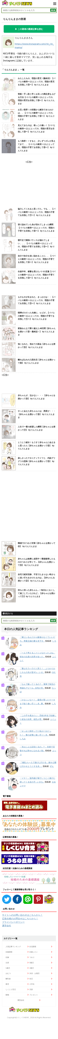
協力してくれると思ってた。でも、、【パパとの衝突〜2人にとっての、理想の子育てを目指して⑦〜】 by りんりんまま (36, 212)
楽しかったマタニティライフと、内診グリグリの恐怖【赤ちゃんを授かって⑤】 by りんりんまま (36, 461)
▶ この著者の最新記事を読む (29, 29)
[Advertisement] (29, 506)
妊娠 (7, 957)
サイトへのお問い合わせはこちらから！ (22, 915)
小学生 (31, 984)
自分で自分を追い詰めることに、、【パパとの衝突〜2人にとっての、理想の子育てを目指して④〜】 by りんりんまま (36, 259)
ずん (52, 766)
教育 (7, 984)
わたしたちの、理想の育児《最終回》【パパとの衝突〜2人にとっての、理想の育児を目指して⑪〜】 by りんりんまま (36, 81)
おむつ (8, 973)
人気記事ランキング (13, 946)
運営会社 (6, 925)
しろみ (23, 738)
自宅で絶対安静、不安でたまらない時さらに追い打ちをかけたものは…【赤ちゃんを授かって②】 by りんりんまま (36, 577)
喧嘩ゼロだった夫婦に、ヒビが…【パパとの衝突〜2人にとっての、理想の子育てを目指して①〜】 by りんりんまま (36, 315)
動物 (7, 995)
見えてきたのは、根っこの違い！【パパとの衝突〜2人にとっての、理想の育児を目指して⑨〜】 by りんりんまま (36, 128)
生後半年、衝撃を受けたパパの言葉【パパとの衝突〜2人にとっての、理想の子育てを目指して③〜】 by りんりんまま (36, 274)
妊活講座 (32, 946)
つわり (31, 957)
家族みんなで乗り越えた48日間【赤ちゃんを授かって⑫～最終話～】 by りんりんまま (37, 331)
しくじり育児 (11, 989)
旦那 (31, 989)
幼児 (31, 979)
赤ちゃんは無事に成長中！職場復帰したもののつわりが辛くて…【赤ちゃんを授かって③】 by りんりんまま (36, 561)
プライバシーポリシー (13, 922)
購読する (9, 613)
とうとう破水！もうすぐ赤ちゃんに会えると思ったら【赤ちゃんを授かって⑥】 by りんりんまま (36, 445)
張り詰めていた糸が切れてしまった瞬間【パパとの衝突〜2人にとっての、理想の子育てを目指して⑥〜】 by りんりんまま (36, 227)
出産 (7, 963)
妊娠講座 (9, 952)
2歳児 (31, 968)
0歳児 (31, 963)
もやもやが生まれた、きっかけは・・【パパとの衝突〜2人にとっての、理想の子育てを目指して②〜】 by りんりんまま (36, 300)
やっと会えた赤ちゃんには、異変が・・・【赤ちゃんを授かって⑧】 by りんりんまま (36, 414)
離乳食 (8, 979)
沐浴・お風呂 (34, 973)
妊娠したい (33, 952)
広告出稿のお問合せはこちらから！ (20, 918)
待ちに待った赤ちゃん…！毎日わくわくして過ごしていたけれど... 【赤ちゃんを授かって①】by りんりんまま (36, 593)
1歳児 (8, 968)
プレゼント (33, 995)
